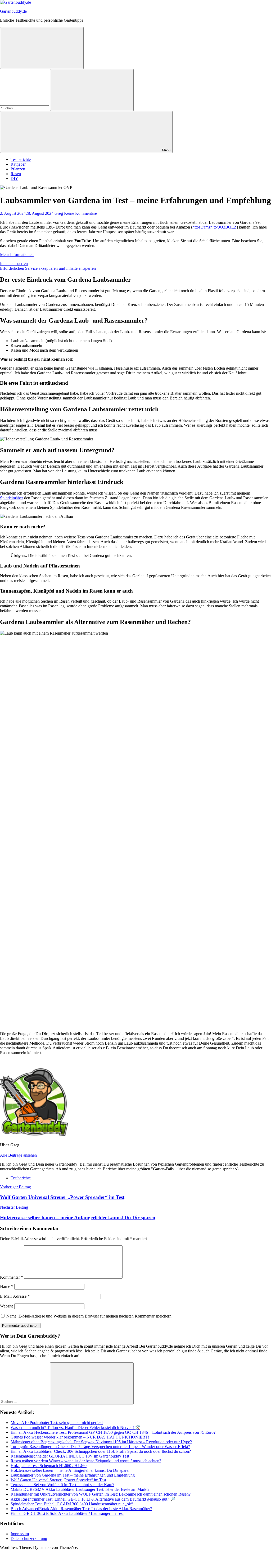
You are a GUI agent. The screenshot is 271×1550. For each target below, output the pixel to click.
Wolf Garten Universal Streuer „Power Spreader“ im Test (58, 1480)
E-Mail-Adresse (15, 1296)
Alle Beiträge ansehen (18, 1155)
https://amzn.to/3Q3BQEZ (214, 227)
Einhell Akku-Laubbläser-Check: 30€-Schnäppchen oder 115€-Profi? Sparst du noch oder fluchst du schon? (101, 1451)
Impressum (20, 1534)
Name (6, 1286)
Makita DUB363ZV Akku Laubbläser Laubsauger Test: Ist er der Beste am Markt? (80, 1489)
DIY (14, 178)
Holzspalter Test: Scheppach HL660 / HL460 (49, 1465)
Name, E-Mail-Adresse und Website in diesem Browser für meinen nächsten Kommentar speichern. (89, 1316)
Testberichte (21, 159)
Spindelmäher (11, 498)
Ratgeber (18, 164)
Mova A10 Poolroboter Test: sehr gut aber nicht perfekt (57, 1422)
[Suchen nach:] (25, 108)
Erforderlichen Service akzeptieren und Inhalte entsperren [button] (48, 268)
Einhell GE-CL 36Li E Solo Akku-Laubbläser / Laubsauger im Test (67, 1513)
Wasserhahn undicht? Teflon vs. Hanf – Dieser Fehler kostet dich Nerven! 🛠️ (75, 1427)
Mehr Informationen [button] (17, 254)
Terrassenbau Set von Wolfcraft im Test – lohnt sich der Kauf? (62, 1484)
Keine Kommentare (80, 213)
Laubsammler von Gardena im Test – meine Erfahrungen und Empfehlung (73, 1475)
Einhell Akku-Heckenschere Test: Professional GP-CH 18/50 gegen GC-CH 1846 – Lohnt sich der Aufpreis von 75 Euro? (113, 1432)
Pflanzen (18, 169)
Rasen (16, 173)
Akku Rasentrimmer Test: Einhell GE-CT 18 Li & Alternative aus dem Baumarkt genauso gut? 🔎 (93, 1499)
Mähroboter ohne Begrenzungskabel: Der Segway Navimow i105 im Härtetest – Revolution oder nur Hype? (101, 1442)
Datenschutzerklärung (29, 1538)
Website (6, 1306)
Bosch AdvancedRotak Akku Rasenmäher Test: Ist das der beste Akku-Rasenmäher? (81, 1508)
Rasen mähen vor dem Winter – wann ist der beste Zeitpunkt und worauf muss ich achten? (86, 1461)
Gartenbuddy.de (13, 11)
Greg (59, 213)
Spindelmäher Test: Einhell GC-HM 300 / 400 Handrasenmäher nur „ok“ (72, 1504)
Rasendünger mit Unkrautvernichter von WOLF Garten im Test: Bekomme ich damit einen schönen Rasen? (101, 1494)
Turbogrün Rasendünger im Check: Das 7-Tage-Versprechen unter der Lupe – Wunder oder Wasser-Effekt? (100, 1446)
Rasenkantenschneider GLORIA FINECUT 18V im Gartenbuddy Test (70, 1456)
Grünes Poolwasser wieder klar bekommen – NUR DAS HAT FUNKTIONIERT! (80, 1437)
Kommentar (11, 1277)
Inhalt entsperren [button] (14, 263)
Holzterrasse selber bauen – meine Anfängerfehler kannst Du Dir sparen (70, 1470)
